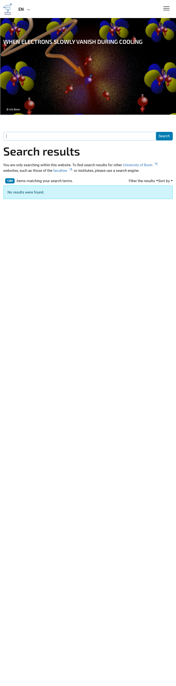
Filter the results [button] (142, 181)
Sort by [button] (164, 181)
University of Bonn (137, 165)
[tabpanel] (88, 66)
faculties (60, 170)
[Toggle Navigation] (166, 8)
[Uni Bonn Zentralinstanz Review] (7, 9)
